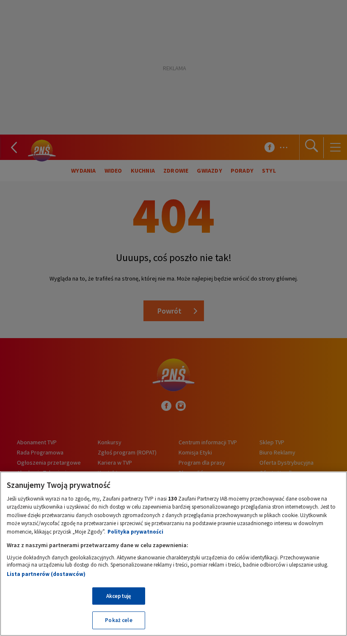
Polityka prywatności (135, 531)
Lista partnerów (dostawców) (46, 574)
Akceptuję (118, 596)
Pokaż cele (118, 620)
